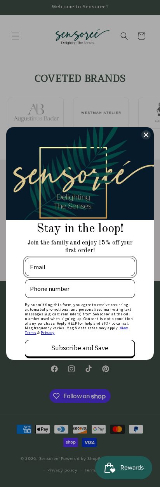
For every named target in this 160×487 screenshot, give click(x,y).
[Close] (146, 134)
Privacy (47, 332)
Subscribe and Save (80, 348)
